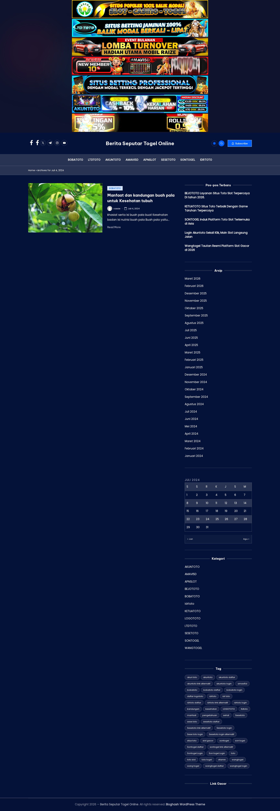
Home (31, 170)
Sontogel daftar (195, 746)
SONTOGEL (192, 641)
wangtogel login (238, 765)
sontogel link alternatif (221, 746)
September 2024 (196, 397)
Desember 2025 (196, 293)
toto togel (207, 759)
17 (207, 511)
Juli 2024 (191, 412)
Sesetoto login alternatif (221, 734)
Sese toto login (195, 734)
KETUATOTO (193, 611)
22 (188, 519)
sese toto (192, 721)
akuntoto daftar (227, 677)
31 (207, 527)
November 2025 (196, 301)
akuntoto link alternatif (198, 683)
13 (235, 503)
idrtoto (189, 604)
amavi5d (242, 683)
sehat (226, 715)
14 (245, 503)
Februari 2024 (194, 448)
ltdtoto (244, 708)
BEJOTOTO (192, 589)
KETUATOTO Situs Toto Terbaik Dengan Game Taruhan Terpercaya (216, 208)
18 (217, 511)
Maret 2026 (192, 279)
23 (197, 519)
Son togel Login (217, 753)
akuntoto (208, 677)
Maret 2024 (193, 441)
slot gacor (208, 740)
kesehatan (211, 708)
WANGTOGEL (193, 648)
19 (226, 511)
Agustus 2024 (194, 404)
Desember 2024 (196, 375)
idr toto (226, 696)
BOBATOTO (115, 188)
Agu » (246, 539)
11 (216, 503)
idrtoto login (240, 702)
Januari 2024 (194, 456)
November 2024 (196, 382)
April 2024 (191, 434)
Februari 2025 (194, 360)
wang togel (193, 765)
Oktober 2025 (194, 308)
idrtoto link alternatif (217, 702)
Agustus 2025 (194, 323)
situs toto (192, 740)
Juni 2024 (191, 419)
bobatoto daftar (211, 690)
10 (207, 503)
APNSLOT (191, 582)
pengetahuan (209, 715)
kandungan (193, 708)
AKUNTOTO (192, 567)
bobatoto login (234, 690)
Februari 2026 (194, 286)
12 (226, 503)
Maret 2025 (192, 352)
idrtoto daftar (194, 702)
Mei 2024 (191, 426)
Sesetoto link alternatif (198, 727)
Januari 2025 (194, 367)
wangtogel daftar (214, 765)
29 (188, 527)
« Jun (190, 539)
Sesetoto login (224, 727)
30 (198, 527)
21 (245, 511)
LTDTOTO (191, 626)
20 (236, 511)
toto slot (191, 759)
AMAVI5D (191, 574)
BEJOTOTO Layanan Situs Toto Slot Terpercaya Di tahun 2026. (217, 195)
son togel (240, 740)
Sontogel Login (195, 753)
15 (188, 511)
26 (226, 519)
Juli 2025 (191, 330)
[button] (240, 143)
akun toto (192, 677)
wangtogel (237, 759)
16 (197, 511)
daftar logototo (195, 696)
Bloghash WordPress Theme (185, 804)
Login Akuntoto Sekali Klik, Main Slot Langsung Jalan (216, 235)
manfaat (191, 715)
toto (233, 753)
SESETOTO (191, 633)
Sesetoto (240, 715)
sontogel (224, 740)
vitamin (222, 759)
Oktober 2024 (194, 389)
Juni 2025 (191, 338)
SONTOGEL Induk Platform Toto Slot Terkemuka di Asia (217, 222)
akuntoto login (224, 683)
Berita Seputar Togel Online (140, 143)
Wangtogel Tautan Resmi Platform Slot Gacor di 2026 (217, 248)
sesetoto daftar (211, 721)
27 (236, 519)
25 (217, 519)
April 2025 (191, 345)
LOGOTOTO (192, 618)
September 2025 (196, 315)
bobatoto (192, 690)
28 (245, 519)
